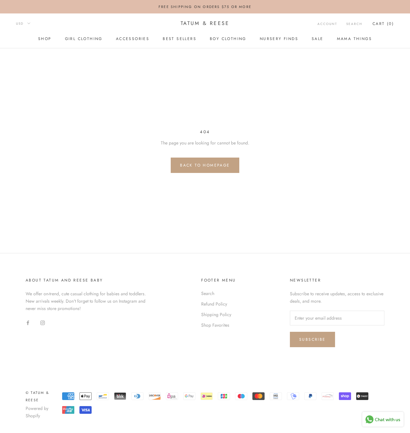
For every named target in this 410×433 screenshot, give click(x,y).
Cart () (383, 24)
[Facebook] (28, 322)
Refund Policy (214, 304)
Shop (45, 39)
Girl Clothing (83, 39)
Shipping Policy (216, 314)
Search (354, 23)
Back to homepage (205, 165)
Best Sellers (179, 39)
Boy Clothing (228, 39)
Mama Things (354, 39)
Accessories (132, 39)
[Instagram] (42, 322)
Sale (318, 39)
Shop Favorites (215, 325)
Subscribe (312, 339)
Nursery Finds (279, 39)
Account (327, 23)
